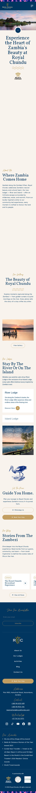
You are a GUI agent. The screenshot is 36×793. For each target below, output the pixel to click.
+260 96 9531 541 (18, 707)
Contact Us (18, 672)
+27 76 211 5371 (18, 718)
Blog (18, 667)
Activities (18, 661)
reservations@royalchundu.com (18, 710)
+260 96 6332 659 (18, 703)
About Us (18, 650)
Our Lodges (18, 656)
